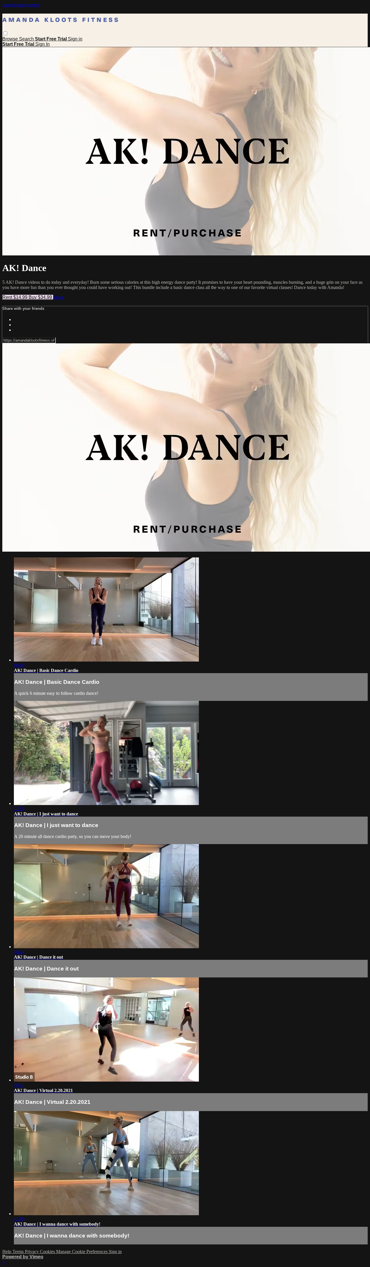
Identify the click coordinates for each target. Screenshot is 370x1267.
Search (27, 38)
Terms (18, 1251)
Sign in (75, 38)
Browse (10, 38)
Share (58, 297)
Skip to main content (21, 4)
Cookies (48, 1251)
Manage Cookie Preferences (82, 1251)
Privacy (32, 1251)
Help (7, 1251)
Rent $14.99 (15, 297)
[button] (5, 33)
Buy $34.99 (41, 297)
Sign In (42, 44)
